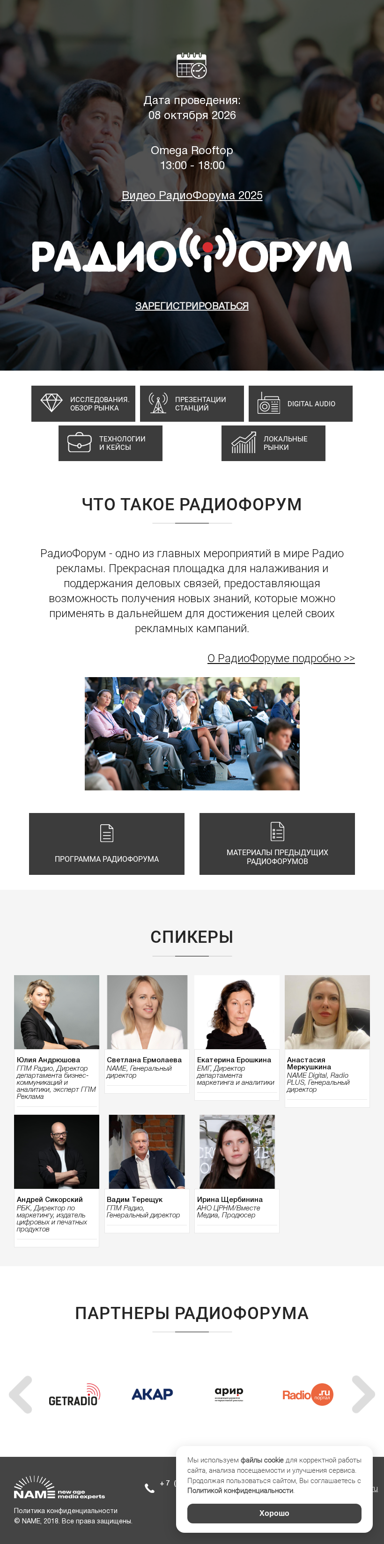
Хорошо (274, 1513)
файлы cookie (262, 1460)
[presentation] (20, 1394)
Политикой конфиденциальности (240, 1490)
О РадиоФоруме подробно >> (281, 658)
